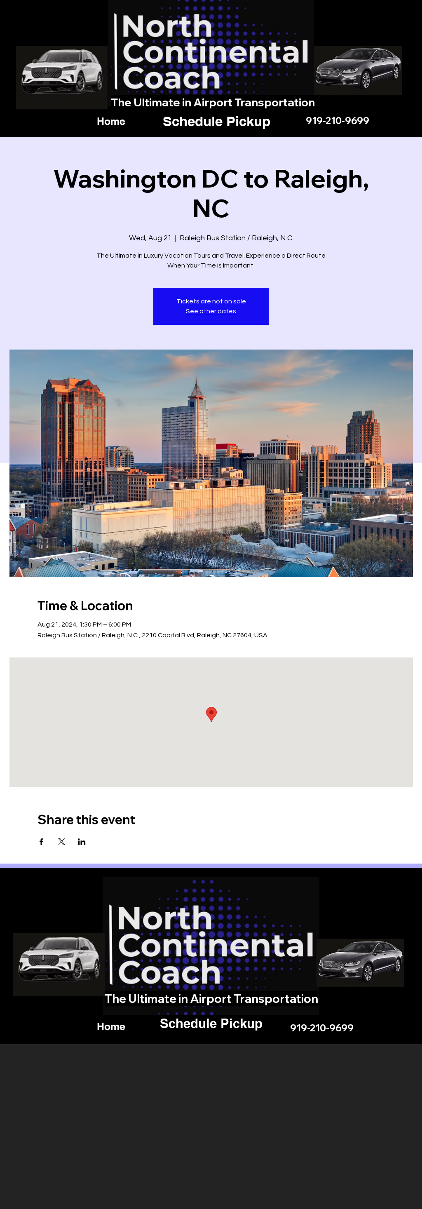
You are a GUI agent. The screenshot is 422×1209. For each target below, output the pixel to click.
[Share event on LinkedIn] (82, 841)
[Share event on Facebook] (41, 841)
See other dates (211, 311)
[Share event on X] (62, 841)
